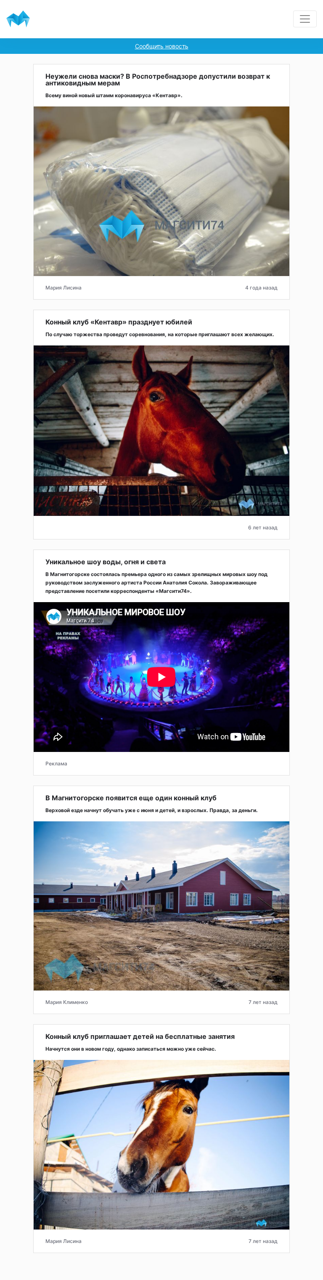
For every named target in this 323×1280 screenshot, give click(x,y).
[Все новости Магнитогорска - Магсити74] (18, 18)
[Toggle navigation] (305, 19)
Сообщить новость (161, 46)
